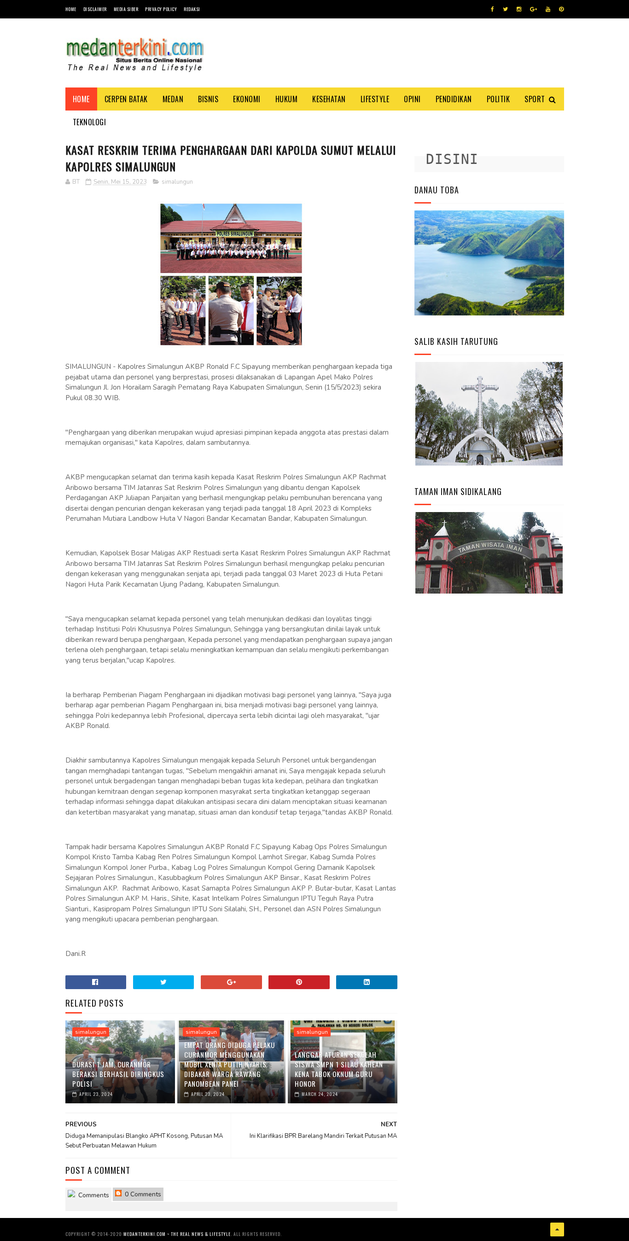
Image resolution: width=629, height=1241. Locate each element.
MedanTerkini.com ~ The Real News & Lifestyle (177, 1233)
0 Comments (142, 1194)
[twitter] (505, 9)
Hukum (286, 99)
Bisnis (208, 99)
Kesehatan (329, 99)
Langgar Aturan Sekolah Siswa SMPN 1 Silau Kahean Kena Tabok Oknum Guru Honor (339, 1069)
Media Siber (126, 9)
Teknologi (89, 122)
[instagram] (518, 9)
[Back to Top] (557, 1229)
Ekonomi (247, 99)
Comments (92, 1195)
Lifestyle (375, 99)
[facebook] (492, 9)
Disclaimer (95, 9)
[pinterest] (561, 9)
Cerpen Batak (126, 99)
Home (70, 9)
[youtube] (547, 9)
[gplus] (533, 9)
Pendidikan (454, 99)
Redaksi (192, 9)
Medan (173, 99)
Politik (498, 99)
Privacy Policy (161, 9)
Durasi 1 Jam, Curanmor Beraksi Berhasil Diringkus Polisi (118, 1074)
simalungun (177, 182)
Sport (534, 99)
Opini (412, 99)
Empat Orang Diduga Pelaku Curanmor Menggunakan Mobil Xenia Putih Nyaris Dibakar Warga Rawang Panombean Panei (229, 1064)
